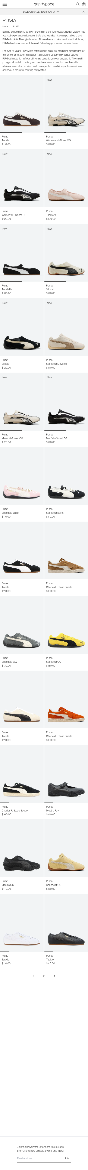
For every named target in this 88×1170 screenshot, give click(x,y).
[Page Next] (54, 976)
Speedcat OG (9, 661)
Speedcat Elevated (56, 363)
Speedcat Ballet (10, 512)
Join (67, 1158)
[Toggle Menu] (5, 3)
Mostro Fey (52, 810)
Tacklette (51, 215)
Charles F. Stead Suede (59, 587)
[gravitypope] (44, 4)
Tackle (5, 140)
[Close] (83, 12)
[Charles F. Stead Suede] (66, 550)
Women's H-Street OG (58, 140)
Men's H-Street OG (12, 438)
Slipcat (50, 289)
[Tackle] (22, 104)
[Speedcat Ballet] (22, 476)
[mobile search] (78, 4)
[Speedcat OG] (22, 625)
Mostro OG (8, 885)
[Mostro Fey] (66, 774)
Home (5, 26)
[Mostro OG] (22, 848)
